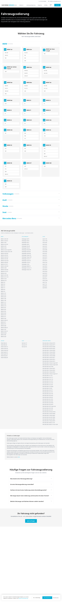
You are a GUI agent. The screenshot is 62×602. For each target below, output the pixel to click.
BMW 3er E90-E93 (4, 253)
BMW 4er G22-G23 (4, 260)
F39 (44, 133)
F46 (25, 58)
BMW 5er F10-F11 (4, 264)
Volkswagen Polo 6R (26, 246)
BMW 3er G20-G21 (4, 257)
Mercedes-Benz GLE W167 (48, 404)
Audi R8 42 (45, 286)
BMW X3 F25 (3, 307)
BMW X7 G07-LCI (4, 331)
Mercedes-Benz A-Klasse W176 (49, 343)
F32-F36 (45, 70)
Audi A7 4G (45, 262)
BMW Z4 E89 (3, 334)
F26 (25, 148)
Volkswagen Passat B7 (26, 251)
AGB (19, 457)
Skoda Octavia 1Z (4, 346)
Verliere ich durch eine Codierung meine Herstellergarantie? (28, 490)
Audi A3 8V (45, 244)
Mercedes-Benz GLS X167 (48, 410)
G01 (5, 151)
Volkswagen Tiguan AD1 (27, 257)
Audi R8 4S (45, 287)
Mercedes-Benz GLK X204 (48, 400)
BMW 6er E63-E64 (4, 269)
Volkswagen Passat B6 (26, 249)
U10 (44, 135)
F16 (5, 168)
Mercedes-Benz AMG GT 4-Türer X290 (50, 424)
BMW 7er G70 (3, 278)
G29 (5, 186)
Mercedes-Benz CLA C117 (48, 377)
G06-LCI (6, 174)
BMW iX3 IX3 (3, 296)
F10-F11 (6, 88)
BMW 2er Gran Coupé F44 (6, 249)
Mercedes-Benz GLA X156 (48, 393)
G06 (5, 171)
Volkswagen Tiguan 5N (26, 255)
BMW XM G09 (3, 333)
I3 (24, 103)
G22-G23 (45, 73)
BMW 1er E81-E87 (4, 238)
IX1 (25, 123)
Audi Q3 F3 (45, 273)
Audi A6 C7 (45, 258)
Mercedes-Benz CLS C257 (48, 384)
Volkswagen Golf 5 (25, 238)
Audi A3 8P (45, 242)
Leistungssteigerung (31, 5)
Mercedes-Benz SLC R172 (48, 391)
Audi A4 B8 (45, 249)
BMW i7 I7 (3, 287)
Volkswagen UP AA (25, 264)
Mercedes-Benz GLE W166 (48, 402)
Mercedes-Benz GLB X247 (48, 397)
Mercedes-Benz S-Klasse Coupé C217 (50, 373)
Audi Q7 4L (45, 278)
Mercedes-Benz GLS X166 (48, 408)
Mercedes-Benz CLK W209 (48, 386)
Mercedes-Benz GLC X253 (48, 399)
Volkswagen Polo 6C (26, 248)
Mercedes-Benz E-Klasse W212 (49, 359)
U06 (5, 71)
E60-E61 (6, 85)
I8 (44, 113)
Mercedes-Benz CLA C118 (48, 379)
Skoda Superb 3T (4, 352)
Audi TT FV (45, 284)
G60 (5, 93)
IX (5, 123)
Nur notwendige (36, 597)
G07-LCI (26, 168)
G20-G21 (26, 75)
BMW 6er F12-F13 (4, 271)
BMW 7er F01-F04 (4, 275)
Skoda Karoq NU (4, 355)
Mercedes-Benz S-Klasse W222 (49, 370)
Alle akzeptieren (47, 597)
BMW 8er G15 (3, 280)
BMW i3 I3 (3, 282)
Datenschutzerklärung (23, 598)
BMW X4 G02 (3, 313)
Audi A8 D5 (45, 269)
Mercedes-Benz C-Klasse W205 (49, 353)
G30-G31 (6, 91)
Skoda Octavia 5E (4, 348)
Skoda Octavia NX (4, 350)
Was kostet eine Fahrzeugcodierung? (21, 479)
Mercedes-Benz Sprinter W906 (49, 417)
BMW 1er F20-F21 (4, 240)
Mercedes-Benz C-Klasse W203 (49, 350)
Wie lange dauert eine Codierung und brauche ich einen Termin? (29, 496)
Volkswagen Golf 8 (25, 244)
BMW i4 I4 (3, 284)
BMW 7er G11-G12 (4, 276)
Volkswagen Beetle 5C (26, 266)
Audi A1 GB (45, 240)
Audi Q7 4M (45, 280)
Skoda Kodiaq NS (4, 357)
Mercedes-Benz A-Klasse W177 (49, 344)
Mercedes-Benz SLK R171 (48, 390)
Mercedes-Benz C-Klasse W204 (49, 352)
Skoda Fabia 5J (4, 343)
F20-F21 (6, 55)
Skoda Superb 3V (4, 353)
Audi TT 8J (45, 282)
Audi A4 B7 (45, 248)
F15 (44, 151)
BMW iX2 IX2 (3, 295)
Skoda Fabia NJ (4, 344)
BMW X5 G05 (3, 318)
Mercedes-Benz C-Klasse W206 (49, 355)
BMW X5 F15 (3, 316)
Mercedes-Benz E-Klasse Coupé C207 (50, 363)
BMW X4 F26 (3, 311)
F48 (25, 135)
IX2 (44, 123)
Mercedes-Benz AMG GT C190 (49, 422)
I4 (44, 103)
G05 (44, 153)
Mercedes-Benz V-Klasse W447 (49, 415)
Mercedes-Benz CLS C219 (48, 381)
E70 (44, 148)
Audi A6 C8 (45, 260)
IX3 (5, 133)
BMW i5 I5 (3, 286)
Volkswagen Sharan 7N (26, 269)
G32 (25, 91)
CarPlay (45, 5)
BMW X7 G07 (3, 329)
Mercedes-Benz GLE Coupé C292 (49, 406)
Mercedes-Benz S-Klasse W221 (49, 368)
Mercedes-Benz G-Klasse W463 (49, 413)
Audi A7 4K (45, 264)
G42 (25, 60)
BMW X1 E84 (3, 298)
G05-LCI (45, 156)
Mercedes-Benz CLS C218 (48, 382)
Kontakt (57, 5)
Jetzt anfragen (31, 521)
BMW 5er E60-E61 (4, 262)
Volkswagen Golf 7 (25, 242)
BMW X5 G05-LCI (4, 320)
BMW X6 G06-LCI (4, 327)
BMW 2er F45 (3, 246)
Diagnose (40, 5)
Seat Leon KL (24, 346)
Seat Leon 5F (24, 344)
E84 (25, 133)
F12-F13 (25, 88)
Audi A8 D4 (45, 267)
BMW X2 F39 (3, 304)
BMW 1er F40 (3, 242)
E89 (5, 184)
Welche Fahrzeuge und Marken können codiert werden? (27, 501)
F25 (5, 148)
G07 (25, 166)
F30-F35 (25, 73)
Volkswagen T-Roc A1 (26, 262)
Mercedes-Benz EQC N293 (48, 366)
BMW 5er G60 (3, 267)
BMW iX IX (3, 291)
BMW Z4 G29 (3, 336)
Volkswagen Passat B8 (26, 253)
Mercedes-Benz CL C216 (47, 375)
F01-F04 (45, 85)
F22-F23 (25, 52)
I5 (5, 113)
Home (15, 5)
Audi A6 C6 (45, 257)
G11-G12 (45, 88)
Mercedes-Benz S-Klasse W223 (49, 372)
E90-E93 (26, 70)
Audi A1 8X (45, 238)
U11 (25, 138)
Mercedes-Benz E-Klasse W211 (49, 357)
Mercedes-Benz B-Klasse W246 (49, 346)
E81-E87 (6, 52)
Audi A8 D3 (45, 266)
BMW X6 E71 (3, 322)
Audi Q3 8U (45, 271)
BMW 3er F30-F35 (4, 255)
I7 (24, 113)
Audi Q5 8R (45, 275)
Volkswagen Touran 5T (26, 260)
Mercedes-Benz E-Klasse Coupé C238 (50, 364)
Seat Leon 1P (24, 343)
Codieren (21, 5)
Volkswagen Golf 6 (25, 240)
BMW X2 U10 (3, 305)
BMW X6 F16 (3, 323)
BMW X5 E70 (3, 314)
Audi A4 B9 (45, 251)
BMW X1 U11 (3, 302)
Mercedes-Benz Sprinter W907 (49, 419)
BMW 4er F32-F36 (4, 258)
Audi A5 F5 (45, 255)
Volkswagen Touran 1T (26, 258)
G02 (25, 151)
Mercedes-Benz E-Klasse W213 (49, 361)
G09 (44, 166)
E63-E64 (26, 85)
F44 (44, 53)
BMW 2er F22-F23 (4, 244)
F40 (5, 58)
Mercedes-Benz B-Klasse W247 (49, 348)
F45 (25, 55)
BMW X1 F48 (3, 300)
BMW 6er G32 (3, 273)
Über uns (51, 5)
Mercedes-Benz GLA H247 (48, 395)
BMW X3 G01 (3, 309)
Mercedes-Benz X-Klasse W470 (49, 420)
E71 (5, 166)
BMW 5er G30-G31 (4, 266)
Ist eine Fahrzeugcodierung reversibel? (22, 484)
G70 (44, 91)
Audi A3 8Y (45, 246)
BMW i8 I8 (3, 289)
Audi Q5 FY (45, 276)
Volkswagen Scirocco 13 (26, 267)
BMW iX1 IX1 (3, 293)
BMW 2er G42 (3, 248)
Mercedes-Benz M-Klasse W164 (49, 411)
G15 (5, 103)
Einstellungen (56, 597)
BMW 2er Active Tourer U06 (6, 251)
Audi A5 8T (45, 253)
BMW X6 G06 (3, 325)
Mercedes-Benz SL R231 (47, 388)
